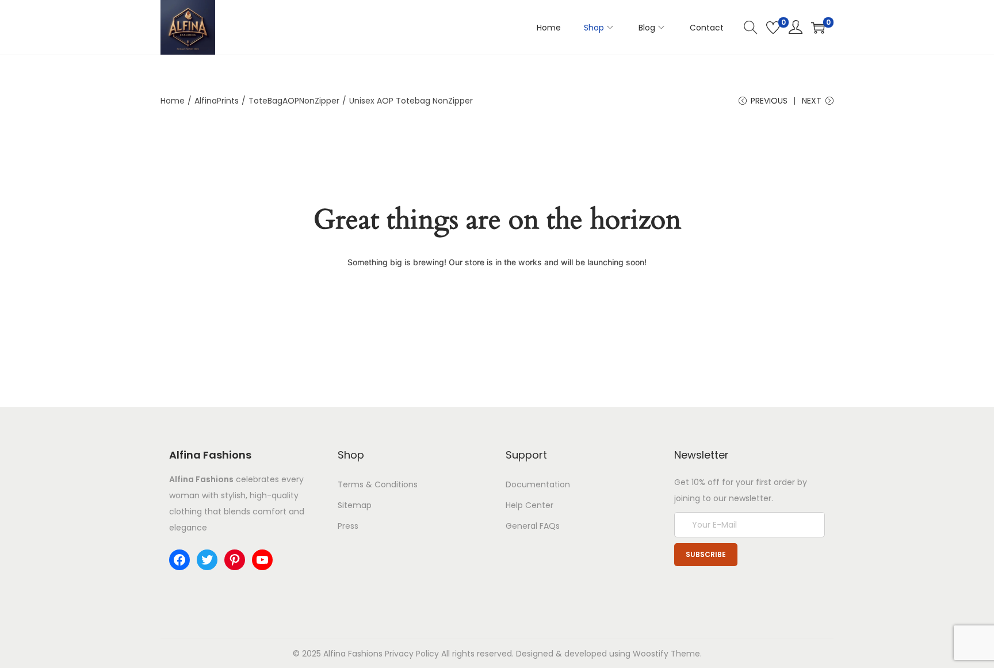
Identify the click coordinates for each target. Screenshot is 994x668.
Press (348, 526)
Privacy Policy (412, 653)
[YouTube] (262, 559)
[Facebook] (179, 559)
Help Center (529, 505)
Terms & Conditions (378, 484)
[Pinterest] (234, 559)
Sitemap (355, 505)
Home (172, 100)
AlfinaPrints (216, 100)
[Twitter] (207, 559)
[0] (773, 28)
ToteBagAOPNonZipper (293, 100)
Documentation (538, 484)
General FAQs (533, 526)
